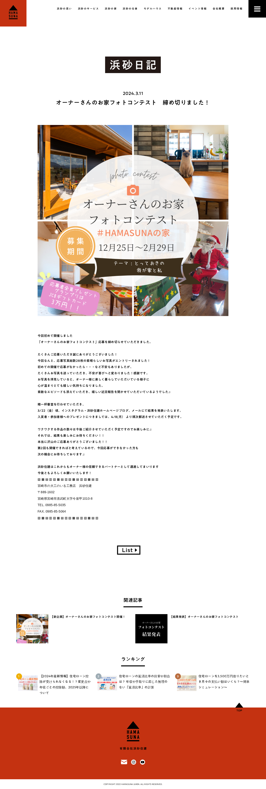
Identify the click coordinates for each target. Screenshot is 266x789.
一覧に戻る (128, 550)
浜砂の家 (111, 8)
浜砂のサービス (88, 8)
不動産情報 (175, 8)
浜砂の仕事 (130, 8)
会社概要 (219, 8)
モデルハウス (153, 8)
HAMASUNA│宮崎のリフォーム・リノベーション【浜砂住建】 (13, 13)
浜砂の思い (64, 8)
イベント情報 (197, 8)
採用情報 (237, 8)
